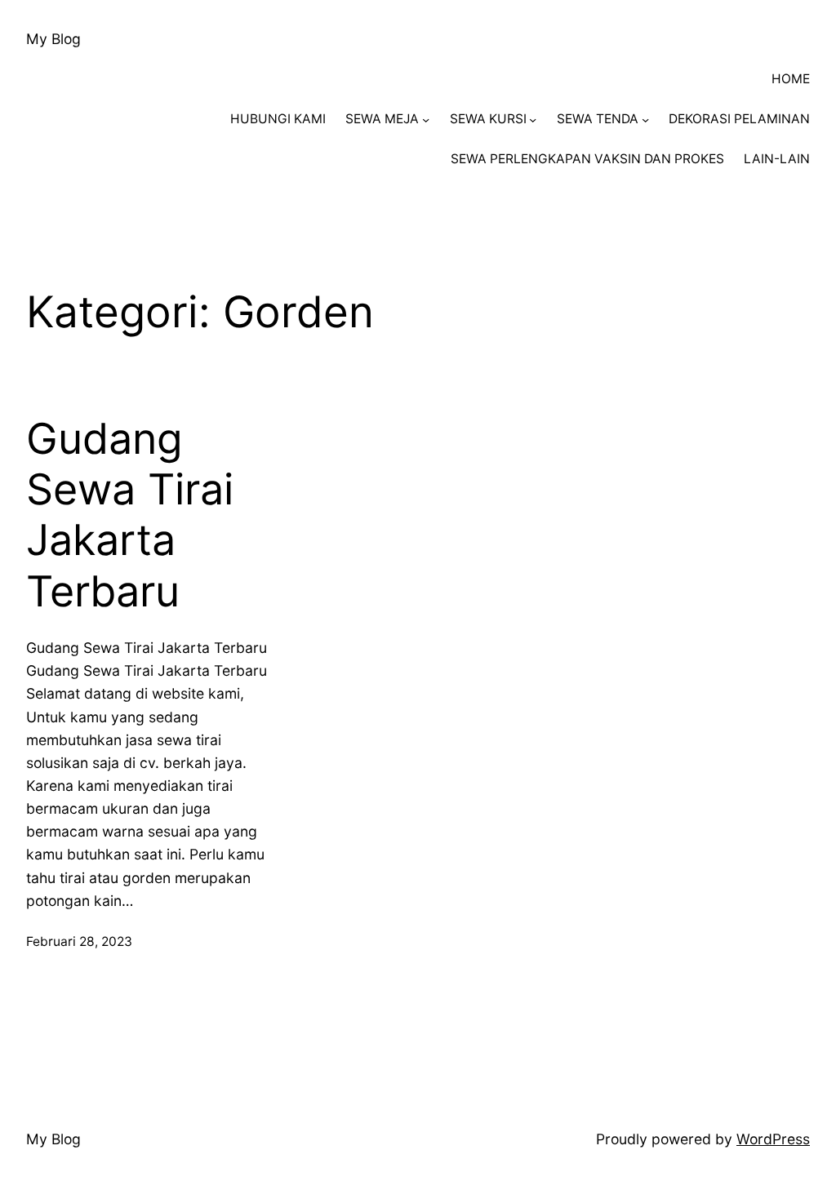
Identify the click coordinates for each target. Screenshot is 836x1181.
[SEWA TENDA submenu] (645, 119)
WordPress (773, 1139)
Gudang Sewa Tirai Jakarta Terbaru (129, 515)
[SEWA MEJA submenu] (425, 119)
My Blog (53, 38)
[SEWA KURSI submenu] (532, 119)
